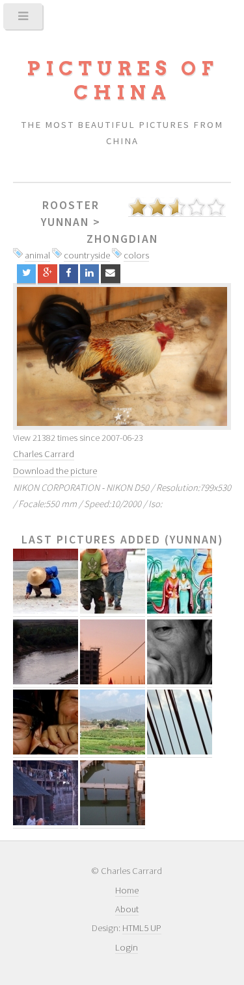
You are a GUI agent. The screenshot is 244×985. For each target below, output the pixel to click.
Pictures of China (122, 80)
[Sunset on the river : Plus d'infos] (45, 681)
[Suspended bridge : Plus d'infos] (179, 751)
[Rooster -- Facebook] (68, 273)
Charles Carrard (43, 454)
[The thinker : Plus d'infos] (179, 681)
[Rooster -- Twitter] (26, 273)
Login (126, 947)
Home (127, 890)
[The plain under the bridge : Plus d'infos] (112, 751)
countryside (87, 255)
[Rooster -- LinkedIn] (89, 273)
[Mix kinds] (122, 356)
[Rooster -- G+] (47, 273)
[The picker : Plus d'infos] (45, 611)
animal (37, 255)
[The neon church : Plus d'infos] (112, 681)
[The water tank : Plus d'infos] (112, 822)
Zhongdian (122, 239)
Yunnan (65, 222)
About (127, 909)
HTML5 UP (141, 928)
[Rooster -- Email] (110, 273)
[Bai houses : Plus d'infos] (45, 822)
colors (136, 255)
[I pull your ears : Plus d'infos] (45, 751)
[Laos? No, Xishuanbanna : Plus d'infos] (179, 611)
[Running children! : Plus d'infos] (112, 611)
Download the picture (55, 471)
